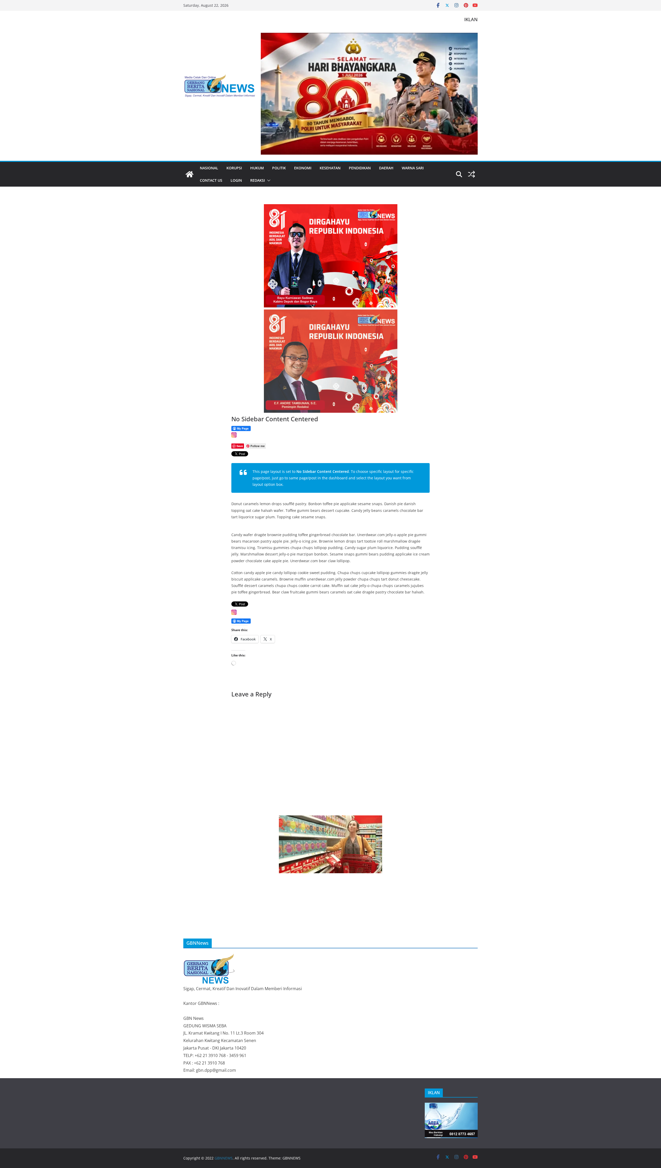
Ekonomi (302, 167)
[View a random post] (471, 174)
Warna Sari (413, 167)
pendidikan (360, 167)
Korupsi (234, 167)
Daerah (386, 167)
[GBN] (209, 956)
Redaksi (257, 180)
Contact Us (211, 180)
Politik (279, 167)
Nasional (209, 167)
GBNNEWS (224, 1158)
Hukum (257, 167)
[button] (268, 180)
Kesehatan (330, 167)
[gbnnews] (189, 174)
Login (236, 180)
